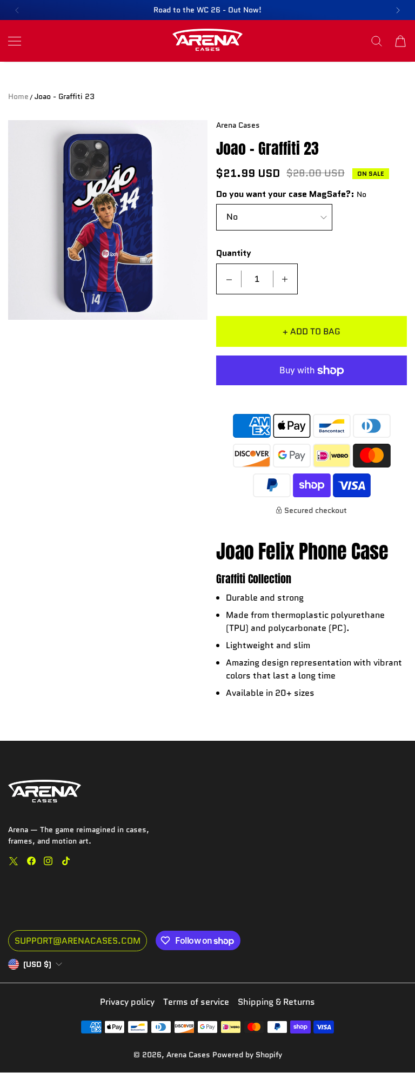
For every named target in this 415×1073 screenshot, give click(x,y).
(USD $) (37, 964)
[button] (16, 10)
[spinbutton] (257, 279)
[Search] (376, 41)
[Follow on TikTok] (66, 860)
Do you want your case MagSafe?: (285, 194)
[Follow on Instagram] (48, 860)
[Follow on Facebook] (31, 860)
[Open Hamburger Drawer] (14, 41)
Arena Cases (189, 1054)
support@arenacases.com (77, 940)
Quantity (233, 253)
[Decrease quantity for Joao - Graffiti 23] (229, 279)
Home (18, 96)
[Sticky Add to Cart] (373, 1046)
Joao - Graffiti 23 (65, 96)
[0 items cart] (400, 41)
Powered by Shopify (247, 1054)
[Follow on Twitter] (13, 860)
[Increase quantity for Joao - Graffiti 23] (284, 279)
